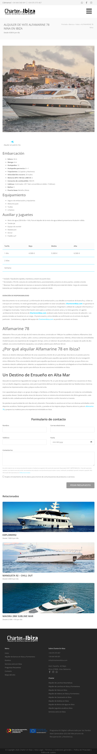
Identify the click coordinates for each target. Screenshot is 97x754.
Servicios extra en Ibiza (13, 664)
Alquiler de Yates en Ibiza (57, 690)
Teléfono (6, 438)
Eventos (8, 660)
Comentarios (8, 450)
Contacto (8, 671)
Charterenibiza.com (74, 303)
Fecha (52, 438)
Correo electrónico (57, 425)
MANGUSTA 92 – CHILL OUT (18, 575)
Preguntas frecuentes (13, 667)
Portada (64, 24)
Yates (78, 24)
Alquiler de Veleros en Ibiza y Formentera (63, 693)
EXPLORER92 (9, 534)
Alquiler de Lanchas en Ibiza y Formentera (64, 686)
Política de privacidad (25, 472)
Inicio (7, 653)
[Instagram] (53, 672)
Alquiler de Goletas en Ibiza (58, 701)
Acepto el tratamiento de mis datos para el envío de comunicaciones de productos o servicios (40, 477)
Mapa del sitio (10, 675)
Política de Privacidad (82, 750)
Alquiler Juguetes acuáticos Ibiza (60, 708)
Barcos (71, 24)
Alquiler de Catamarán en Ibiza (59, 697)
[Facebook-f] (49, 672)
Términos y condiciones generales (58, 750)
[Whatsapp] (57, 672)
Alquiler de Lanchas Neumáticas (60, 683)
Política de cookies (48, 752)
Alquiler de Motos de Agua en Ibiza (61, 704)
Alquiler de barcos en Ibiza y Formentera (20, 656)
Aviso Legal (38, 750)
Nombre (6, 425)
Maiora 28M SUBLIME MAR (18, 616)
